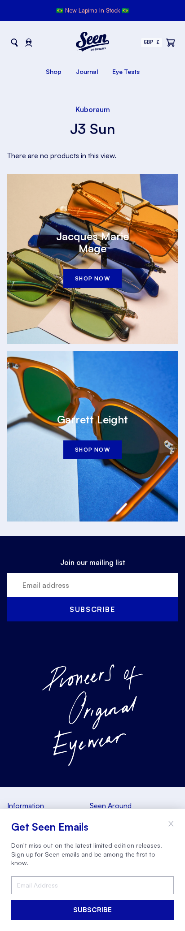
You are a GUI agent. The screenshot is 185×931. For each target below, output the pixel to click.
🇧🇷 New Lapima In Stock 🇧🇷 (92, 10)
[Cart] (170, 42)
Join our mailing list (92, 562)
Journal (87, 71)
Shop (54, 71)
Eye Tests (126, 71)
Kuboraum (92, 109)
